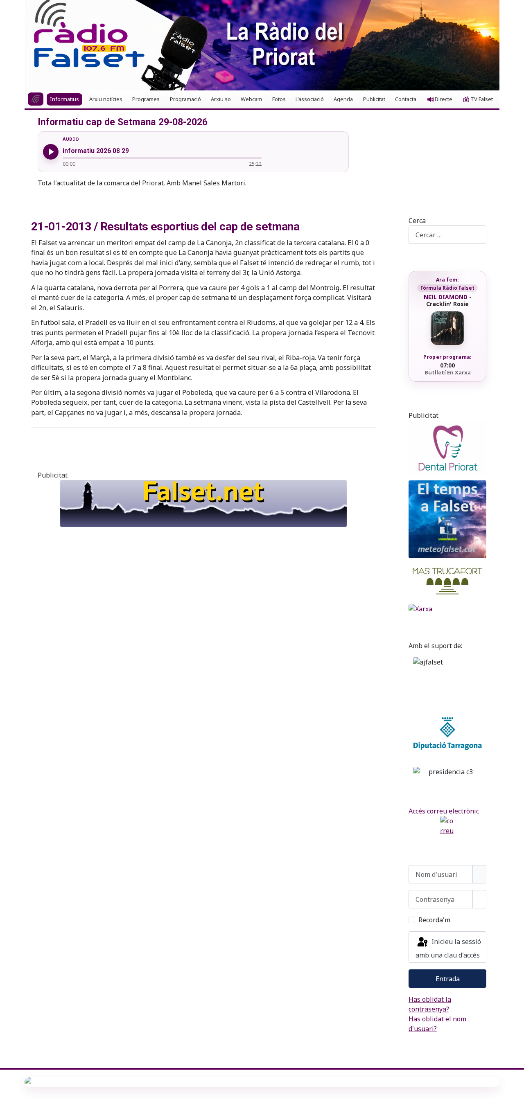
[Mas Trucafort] (447, 581)
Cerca (417, 220)
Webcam (251, 99)
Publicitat (374, 99)
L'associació (310, 99)
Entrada (448, 978)
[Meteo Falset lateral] (447, 519)
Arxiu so (221, 99)
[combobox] (447, 234)
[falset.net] (203, 503)
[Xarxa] (447, 609)
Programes (146, 99)
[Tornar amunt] (513, 1102)
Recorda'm (434, 919)
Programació (185, 99)
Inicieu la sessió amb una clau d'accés (448, 948)
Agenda (343, 99)
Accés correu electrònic (444, 811)
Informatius (64, 99)
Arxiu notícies (105, 99)
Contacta (405, 99)
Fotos (279, 99)
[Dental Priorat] (447, 448)
